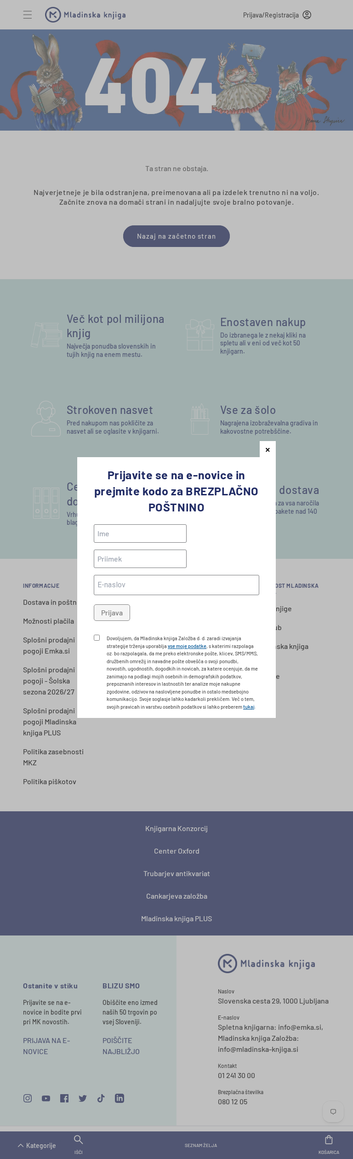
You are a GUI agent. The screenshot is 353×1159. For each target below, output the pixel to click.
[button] (268, 449)
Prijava (112, 612)
